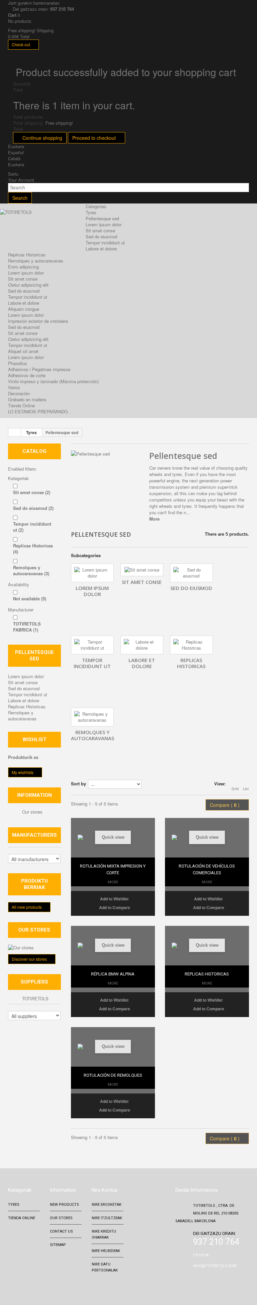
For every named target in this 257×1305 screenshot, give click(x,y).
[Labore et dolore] (141, 645)
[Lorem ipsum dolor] (92, 572)
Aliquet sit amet (23, 351)
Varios (14, 387)
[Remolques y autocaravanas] (92, 717)
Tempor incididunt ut (105, 242)
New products (64, 1210)
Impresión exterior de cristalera (38, 321)
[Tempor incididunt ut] (92, 645)
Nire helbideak (106, 1257)
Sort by (78, 783)
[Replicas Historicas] (191, 645)
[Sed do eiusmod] (191, 572)
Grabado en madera (27, 399)
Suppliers (34, 982)
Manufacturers (34, 835)
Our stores (31, 812)
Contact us (61, 1237)
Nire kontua (104, 1196)
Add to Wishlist (113, 905)
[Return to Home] (14, 432)
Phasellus (17, 363)
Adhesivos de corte (27, 375)
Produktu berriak (34, 884)
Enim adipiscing (23, 266)
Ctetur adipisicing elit (28, 285)
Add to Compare (114, 913)
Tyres (91, 212)
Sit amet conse (100, 230)
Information (34, 795)
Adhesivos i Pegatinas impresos (39, 369)
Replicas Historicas (27, 254)
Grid (235, 788)
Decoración (19, 393)
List (246, 788)
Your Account (21, 180)
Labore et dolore (101, 248)
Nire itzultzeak (107, 1224)
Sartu (13, 174)
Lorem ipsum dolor (103, 224)
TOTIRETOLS (35, 998)
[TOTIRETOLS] (44, 225)
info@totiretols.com (215, 1272)
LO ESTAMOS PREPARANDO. (38, 411)
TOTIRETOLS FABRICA (27, 626)
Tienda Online (21, 405)
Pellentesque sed (102, 218)
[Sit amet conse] (141, 569)
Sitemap (58, 1251)
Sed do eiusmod (101, 236)
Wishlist (34, 739)
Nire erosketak (106, 1210)
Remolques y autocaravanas (35, 260)
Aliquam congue (23, 309)
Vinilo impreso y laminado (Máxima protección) (53, 381)
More (154, 519)
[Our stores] (34, 948)
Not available (29, 598)
